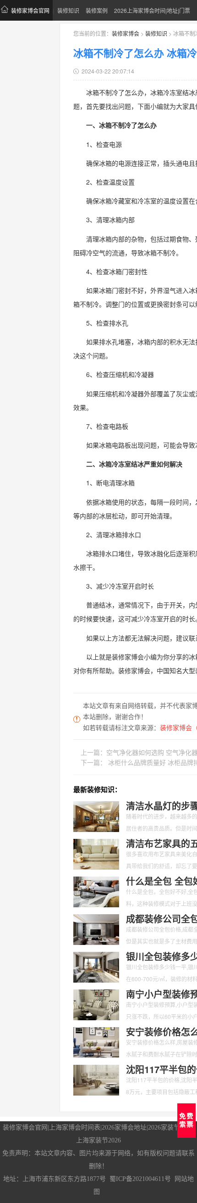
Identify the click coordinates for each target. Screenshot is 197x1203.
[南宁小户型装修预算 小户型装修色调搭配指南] (96, 1003)
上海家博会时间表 (74, 1127)
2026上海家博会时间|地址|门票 (152, 10)
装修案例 (97, 10)
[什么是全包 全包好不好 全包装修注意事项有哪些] (96, 890)
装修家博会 (125, 33)
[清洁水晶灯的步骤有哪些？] (96, 815)
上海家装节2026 (98, 1140)
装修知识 (68, 10)
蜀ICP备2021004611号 (140, 1178)
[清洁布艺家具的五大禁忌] (96, 853)
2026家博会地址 (124, 1127)
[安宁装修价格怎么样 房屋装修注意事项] (96, 1041)
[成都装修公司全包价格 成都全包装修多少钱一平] (96, 928)
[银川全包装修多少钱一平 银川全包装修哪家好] (96, 966)
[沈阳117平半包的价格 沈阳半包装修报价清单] (96, 1079)
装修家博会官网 (30, 10)
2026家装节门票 (170, 1127)
